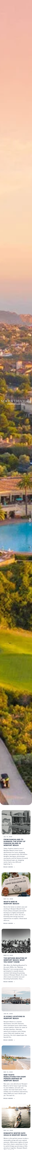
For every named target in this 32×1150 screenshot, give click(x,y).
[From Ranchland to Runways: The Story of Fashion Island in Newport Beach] (16, 840)
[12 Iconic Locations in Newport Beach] (16, 1015)
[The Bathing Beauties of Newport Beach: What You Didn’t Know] (16, 957)
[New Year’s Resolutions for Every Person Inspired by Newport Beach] (16, 1073)
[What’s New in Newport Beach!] (16, 899)
